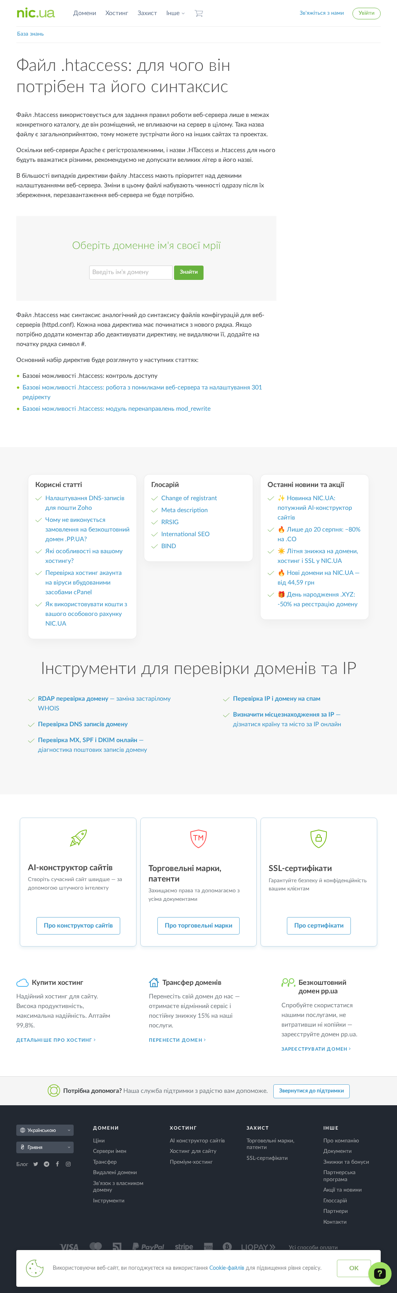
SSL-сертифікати (267, 1158)
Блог (23, 1164)
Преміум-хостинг (191, 1162)
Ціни (99, 1141)
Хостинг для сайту (193, 1151)
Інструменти (108, 1201)
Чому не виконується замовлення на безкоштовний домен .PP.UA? (87, 529)
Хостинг (116, 13)
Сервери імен (109, 1151)
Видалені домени (115, 1172)
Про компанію (341, 1141)
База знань (30, 34)
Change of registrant (189, 498)
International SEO (185, 534)
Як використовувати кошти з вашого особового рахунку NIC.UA (86, 614)
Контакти (335, 1222)
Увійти (367, 13)
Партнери (335, 1211)
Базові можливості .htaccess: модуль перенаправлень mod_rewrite (116, 409)
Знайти (189, 272)
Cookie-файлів (226, 1268)
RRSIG (170, 522)
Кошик (199, 13)
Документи (337, 1151)
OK (354, 1268)
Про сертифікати (318, 926)
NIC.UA (36, 13)
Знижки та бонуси (346, 1162)
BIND (168, 546)
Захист (147, 13)
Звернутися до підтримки (311, 1091)
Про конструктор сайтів (78, 926)
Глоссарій (335, 1201)
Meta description (184, 510)
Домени (84, 13)
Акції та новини (342, 1190)
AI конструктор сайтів (197, 1141)
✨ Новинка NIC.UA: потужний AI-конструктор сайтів (315, 508)
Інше (173, 13)
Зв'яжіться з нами (322, 13)
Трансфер (105, 1162)
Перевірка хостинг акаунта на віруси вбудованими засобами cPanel (83, 582)
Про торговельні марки (198, 926)
